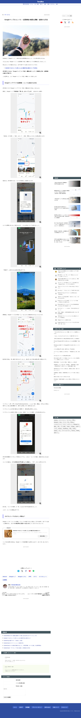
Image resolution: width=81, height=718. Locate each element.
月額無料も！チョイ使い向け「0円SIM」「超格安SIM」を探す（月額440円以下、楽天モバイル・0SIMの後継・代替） (66, 365)
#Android (5, 576)
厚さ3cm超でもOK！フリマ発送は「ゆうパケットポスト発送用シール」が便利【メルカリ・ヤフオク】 (67, 358)
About (21, 707)
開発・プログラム (51, 4)
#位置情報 (5, 579)
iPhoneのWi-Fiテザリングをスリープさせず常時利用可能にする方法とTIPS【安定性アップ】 (68, 305)
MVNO (78, 430)
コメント (5, 688)
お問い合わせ (47, 707)
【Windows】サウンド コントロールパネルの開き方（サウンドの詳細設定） (68, 316)
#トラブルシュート (43, 576)
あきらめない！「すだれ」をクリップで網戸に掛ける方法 (68, 290)
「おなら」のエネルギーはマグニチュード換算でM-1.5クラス (66, 336)
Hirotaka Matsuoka (15, 585)
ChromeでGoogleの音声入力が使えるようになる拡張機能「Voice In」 (67, 341)
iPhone (72, 422)
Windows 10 (76, 424)
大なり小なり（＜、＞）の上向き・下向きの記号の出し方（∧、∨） (68, 309)
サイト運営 (63, 426)
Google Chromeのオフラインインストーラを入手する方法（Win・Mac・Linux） (68, 323)
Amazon (60, 428)
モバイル (69, 420)
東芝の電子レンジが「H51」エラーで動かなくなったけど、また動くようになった (68, 275)
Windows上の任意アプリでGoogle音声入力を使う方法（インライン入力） (67, 345)
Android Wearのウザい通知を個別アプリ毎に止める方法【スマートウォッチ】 (20, 635)
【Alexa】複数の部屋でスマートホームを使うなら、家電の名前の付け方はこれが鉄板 (68, 279)
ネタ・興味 (36, 4)
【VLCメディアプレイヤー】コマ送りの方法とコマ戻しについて (68, 287)
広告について (56, 707)
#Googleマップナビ (22, 576)
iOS (59, 426)
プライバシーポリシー (37, 707)
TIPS (73, 420)
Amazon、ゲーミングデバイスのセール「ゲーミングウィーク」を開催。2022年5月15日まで (13, 594)
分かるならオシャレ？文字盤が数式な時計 (62, 355)
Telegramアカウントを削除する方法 (64, 320)
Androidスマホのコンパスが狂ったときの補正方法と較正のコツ (17, 638)
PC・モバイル (26, 4)
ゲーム (31, 4)
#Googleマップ (12, 576)
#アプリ (35, 576)
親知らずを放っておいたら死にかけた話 (62, 376)
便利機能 (27, 707)
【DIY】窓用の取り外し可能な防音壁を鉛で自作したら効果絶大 (66, 338)
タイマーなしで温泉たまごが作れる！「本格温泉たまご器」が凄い (67, 352)
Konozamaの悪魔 (57, 387)
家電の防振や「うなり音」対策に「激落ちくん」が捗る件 (65, 362)
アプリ (65, 424)
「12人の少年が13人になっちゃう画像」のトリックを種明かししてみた (67, 332)
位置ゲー (78, 426)
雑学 (57, 4)
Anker (68, 426)
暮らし (41, 4)
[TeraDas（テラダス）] (40, 1)
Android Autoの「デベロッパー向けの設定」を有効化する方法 (17, 648)
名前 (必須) (18, 680)
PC (68, 422)
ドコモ (55, 428)
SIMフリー (56, 432)
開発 (55, 426)
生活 (60, 422)
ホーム (15, 707)
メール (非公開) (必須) (20, 683)
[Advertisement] (40, 9)
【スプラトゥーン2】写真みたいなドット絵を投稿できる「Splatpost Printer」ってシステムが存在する (68, 283)
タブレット (70, 424)
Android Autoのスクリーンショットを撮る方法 (13, 643)
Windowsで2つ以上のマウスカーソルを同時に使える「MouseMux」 (67, 293)
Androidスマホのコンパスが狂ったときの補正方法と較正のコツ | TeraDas (21, 68)
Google (73, 426)
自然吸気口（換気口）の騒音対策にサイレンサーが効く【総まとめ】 (67, 373)
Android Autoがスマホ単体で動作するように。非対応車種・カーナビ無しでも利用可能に (22, 645)
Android (56, 420)
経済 (45, 4)
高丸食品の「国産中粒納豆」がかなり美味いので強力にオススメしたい (67, 379)
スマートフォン (62, 420)
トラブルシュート (58, 424)
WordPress (66, 428)
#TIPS (30, 576)
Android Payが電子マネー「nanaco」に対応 (13, 640)
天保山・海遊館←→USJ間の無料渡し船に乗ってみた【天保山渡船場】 (68, 313)
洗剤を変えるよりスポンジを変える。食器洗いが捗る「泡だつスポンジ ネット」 (67, 369)
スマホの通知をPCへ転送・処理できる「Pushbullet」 (64, 349)
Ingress (56, 430)
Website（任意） (19, 686)
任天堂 (74, 428)
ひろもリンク (56, 390)
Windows (56, 422)
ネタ (60, 430)
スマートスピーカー (66, 430)
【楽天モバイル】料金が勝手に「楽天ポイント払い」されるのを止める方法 (68, 297)
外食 (70, 428)
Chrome (73, 430)
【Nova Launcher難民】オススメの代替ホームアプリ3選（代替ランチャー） (68, 271)
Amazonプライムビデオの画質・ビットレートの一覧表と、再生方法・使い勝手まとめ (68, 301)
